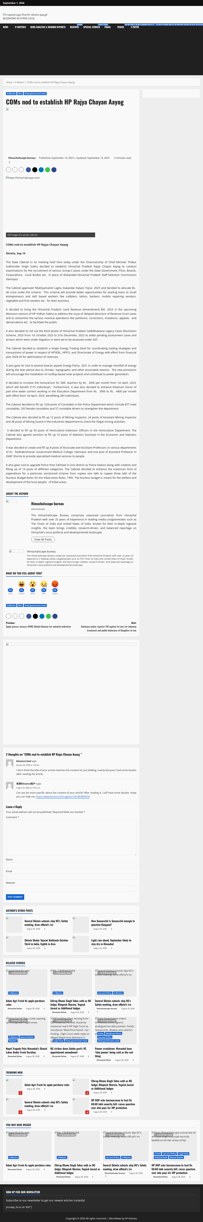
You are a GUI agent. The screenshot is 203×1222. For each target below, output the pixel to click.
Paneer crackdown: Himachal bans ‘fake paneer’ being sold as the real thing (114, 1052)
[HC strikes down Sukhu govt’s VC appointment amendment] (71, 1030)
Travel (123, 26)
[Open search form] (199, 27)
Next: (108, 626)
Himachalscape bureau (22, 158)
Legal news (58, 1040)
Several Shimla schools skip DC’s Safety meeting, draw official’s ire (14, 925)
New (20, 93)
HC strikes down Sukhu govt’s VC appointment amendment (68, 1050)
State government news (35, 93)
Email (9, 871)
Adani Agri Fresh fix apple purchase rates (25, 1002)
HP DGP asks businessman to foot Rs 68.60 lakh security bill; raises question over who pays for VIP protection (81, 1106)
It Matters (20, 27)
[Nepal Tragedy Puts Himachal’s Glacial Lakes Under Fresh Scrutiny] (26, 1030)
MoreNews (115, 1218)
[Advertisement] (101, 53)
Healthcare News (113, 1033)
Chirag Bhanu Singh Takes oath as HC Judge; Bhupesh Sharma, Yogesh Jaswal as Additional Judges (70, 1004)
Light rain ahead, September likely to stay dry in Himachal (81, 944)
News (5, 27)
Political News (161, 1157)
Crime (101, 1033)
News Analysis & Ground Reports (48, 27)
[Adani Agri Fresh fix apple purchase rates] (26, 983)
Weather (75, 26)
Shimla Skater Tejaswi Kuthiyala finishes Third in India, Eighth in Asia (14, 944)
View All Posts (43, 539)
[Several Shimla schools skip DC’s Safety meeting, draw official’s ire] (115, 983)
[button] (8, 169)
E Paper (135, 27)
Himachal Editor (15, 1008)
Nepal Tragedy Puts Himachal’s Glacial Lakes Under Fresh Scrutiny (26, 1050)
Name (9, 859)
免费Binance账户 (26, 783)
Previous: (38, 624)
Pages (107, 27)
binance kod (23, 761)
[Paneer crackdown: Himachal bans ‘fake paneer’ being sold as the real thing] (115, 1030)
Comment (12, 817)
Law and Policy (104, 993)
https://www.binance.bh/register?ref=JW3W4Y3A (63, 796)
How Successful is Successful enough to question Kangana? (81, 925)
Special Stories (92, 26)
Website (10, 882)
